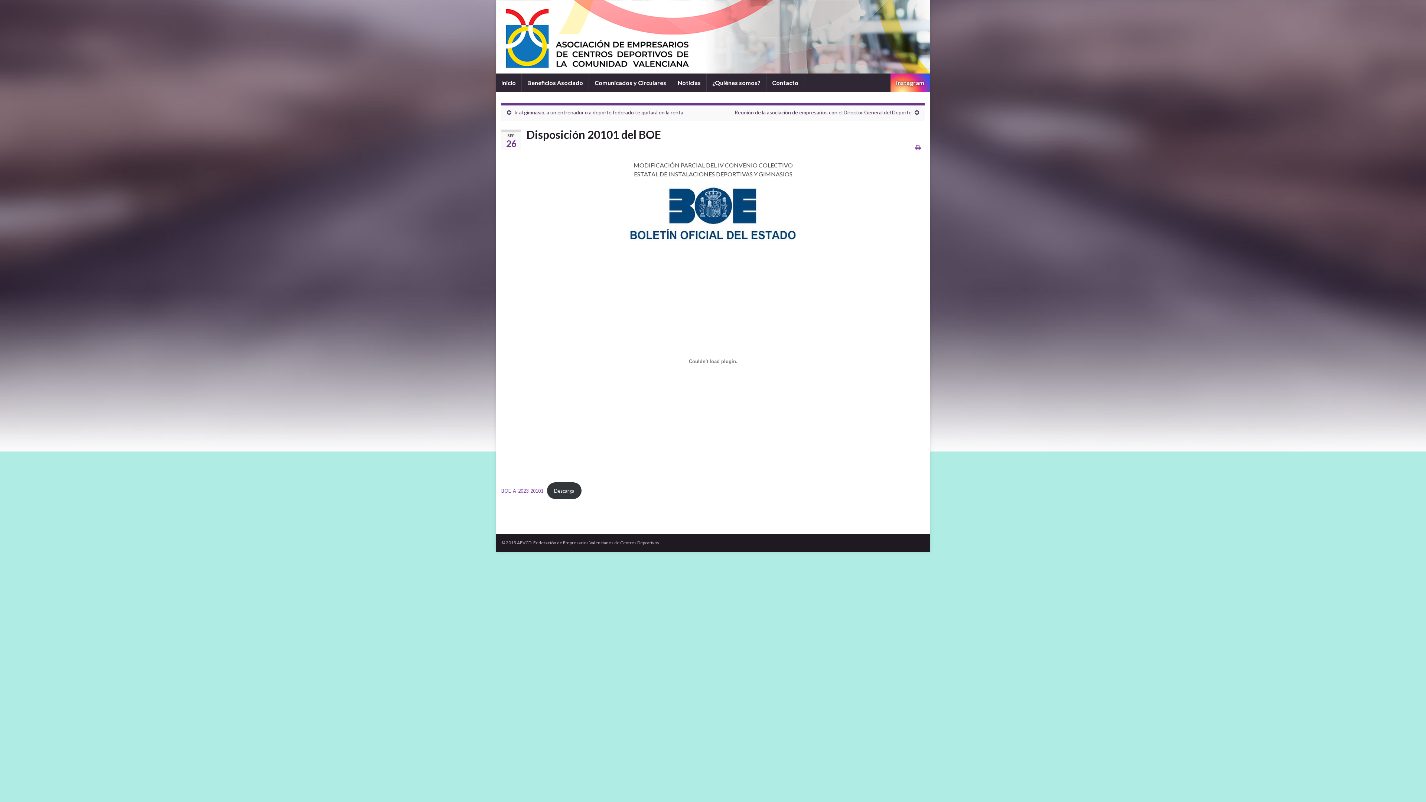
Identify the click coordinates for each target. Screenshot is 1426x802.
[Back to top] (1409, 785)
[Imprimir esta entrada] (918, 147)
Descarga (564, 491)
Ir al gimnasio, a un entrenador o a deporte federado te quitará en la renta (598, 112)
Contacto (785, 82)
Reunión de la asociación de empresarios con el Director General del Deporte (823, 112)
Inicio (508, 82)
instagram (910, 82)
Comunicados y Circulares (630, 82)
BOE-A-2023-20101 (522, 491)
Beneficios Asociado (555, 82)
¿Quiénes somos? (736, 82)
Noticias (689, 82)
